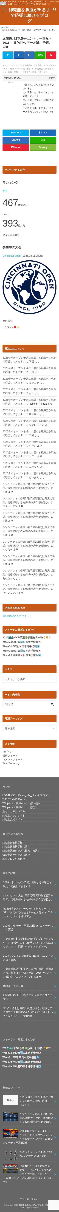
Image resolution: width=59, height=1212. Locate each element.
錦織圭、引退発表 (13, 985)
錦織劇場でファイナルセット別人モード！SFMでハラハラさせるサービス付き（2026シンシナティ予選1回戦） (27, 912)
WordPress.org (11, 763)
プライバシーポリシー (29, 1199)
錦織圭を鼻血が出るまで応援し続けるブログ (29, 15)
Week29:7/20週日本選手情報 (20, 655)
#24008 (52, 78)
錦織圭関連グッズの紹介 (16, 854)
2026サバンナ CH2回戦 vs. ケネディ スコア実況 (27, 997)
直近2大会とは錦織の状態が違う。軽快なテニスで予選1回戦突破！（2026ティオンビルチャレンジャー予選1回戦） (28, 1012)
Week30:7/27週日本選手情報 (20, 650)
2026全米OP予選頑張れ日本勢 (23, 637)
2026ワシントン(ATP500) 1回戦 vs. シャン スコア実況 (29, 957)
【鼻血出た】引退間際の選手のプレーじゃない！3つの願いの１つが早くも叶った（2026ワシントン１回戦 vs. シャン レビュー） (28, 942)
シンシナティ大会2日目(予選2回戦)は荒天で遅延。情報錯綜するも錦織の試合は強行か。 (28, 897)
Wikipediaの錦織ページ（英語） (20, 807)
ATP (5, 191)
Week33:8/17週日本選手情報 (20, 642)
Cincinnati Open (12, 255)
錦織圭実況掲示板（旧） (16, 846)
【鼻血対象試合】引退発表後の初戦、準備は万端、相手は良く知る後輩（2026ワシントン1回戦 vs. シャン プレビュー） (28, 972)
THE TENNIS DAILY (13, 799)
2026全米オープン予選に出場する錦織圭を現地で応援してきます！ (27, 884)
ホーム (5, 65)
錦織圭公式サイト (12, 819)
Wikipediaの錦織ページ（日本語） (21, 803)
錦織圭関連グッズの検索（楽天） (21, 850)
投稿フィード (10, 755)
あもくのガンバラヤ (13, 811)
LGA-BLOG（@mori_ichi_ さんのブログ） (26, 795)
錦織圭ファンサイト (13, 815)
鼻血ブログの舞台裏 (13, 858)
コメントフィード (13, 759)
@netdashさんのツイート (17, 615)
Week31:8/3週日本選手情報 (20, 646)
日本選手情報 (26, 65)
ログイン (8, 751)
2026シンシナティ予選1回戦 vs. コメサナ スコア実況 (28, 927)
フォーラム (14, 65)
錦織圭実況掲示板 (12, 842)
